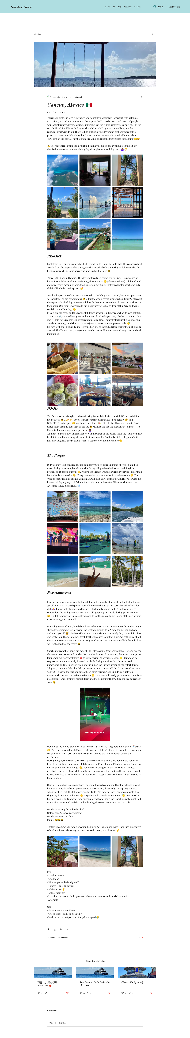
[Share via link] (67, 929)
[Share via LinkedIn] (61, 929)
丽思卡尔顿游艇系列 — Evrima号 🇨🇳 (49, 984)
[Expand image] (62, 170)
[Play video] (95, 714)
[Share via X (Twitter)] (55, 929)
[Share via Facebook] (48, 929)
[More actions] (141, 96)
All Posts (37, 34)
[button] (152, 34)
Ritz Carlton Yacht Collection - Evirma (94, 983)
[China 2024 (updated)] (137, 967)
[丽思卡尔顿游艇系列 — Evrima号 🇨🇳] (53, 967)
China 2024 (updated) (132, 982)
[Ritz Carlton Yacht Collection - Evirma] (95, 967)
